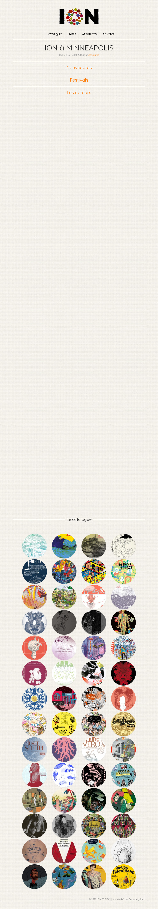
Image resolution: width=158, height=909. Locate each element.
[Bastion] (123, 735)
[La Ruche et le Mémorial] (94, 811)
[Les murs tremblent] (123, 862)
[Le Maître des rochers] (94, 557)
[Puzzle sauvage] (94, 608)
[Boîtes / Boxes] (35, 659)
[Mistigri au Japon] (35, 735)
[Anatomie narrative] (123, 633)
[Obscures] (64, 633)
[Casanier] (64, 710)
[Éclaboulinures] (35, 633)
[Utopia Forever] (94, 659)
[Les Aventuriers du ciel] (35, 608)
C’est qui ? (55, 34)
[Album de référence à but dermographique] (123, 786)
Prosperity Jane (137, 899)
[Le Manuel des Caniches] (35, 684)
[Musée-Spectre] (35, 761)
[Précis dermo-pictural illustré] (64, 735)
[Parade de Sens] (64, 557)
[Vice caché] (94, 583)
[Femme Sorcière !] (35, 837)
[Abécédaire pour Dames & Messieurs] (35, 862)
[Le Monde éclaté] (123, 583)
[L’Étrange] (94, 633)
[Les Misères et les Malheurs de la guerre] (64, 862)
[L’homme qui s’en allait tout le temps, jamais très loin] (35, 888)
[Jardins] (35, 811)
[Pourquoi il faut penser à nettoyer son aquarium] (94, 862)
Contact (108, 34)
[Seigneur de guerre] (123, 684)
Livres (72, 34)
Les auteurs (79, 92)
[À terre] (94, 684)
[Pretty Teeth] (64, 786)
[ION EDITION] (79, 24)
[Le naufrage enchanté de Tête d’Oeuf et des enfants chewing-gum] (64, 811)
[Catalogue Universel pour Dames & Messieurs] (94, 888)
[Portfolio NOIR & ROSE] (94, 786)
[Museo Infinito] (123, 710)
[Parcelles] (123, 608)
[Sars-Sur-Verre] (64, 684)
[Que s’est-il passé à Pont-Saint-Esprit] (94, 735)
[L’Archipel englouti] (64, 659)
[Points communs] (35, 583)
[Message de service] (123, 659)
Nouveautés (79, 67)
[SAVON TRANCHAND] (123, 888)
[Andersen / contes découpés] (35, 710)
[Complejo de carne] (64, 608)
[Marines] (64, 888)
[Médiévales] (94, 837)
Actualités (89, 34)
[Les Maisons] (123, 837)
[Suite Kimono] (123, 811)
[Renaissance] (64, 761)
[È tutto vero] (94, 761)
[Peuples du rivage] (35, 557)
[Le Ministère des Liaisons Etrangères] (123, 761)
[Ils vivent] (64, 837)
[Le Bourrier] (123, 557)
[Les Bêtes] (35, 786)
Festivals (79, 80)
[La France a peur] (64, 583)
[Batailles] (94, 710)
